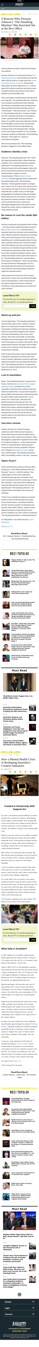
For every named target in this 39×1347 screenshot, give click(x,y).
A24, (4, 536)
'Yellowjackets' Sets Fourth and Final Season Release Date (21, 592)
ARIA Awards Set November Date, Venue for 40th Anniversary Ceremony (22, 657)
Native (20, 1077)
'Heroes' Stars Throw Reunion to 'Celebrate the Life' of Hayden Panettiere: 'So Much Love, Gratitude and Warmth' (15, 1258)
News (17, 14)
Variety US (9, 526)
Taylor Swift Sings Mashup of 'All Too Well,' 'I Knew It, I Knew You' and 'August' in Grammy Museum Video (22, 1143)
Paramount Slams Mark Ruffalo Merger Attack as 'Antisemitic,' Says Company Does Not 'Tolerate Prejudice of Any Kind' (23, 647)
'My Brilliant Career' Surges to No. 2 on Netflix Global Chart (18, 697)
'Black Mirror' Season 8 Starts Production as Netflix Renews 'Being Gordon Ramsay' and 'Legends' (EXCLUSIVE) (21, 1196)
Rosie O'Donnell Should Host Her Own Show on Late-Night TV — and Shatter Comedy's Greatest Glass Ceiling (22, 1154)
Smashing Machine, (28, 536)
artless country (23, 1044)
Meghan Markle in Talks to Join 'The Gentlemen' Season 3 (23, 560)
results (25, 960)
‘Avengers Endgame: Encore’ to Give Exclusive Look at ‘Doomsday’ (15, 1248)
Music (5, 724)
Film (11, 14)
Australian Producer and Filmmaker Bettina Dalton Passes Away (13, 719)
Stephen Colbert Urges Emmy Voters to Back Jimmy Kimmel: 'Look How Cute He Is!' (18, 1236)
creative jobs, (21, 1075)
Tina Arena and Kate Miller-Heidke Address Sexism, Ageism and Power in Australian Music (15, 743)
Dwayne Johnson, (13, 536)
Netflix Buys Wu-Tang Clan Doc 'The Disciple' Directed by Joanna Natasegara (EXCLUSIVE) (23, 582)
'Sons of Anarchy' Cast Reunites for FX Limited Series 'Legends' (22, 1173)
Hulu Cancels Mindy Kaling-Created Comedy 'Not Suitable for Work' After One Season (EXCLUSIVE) (23, 604)
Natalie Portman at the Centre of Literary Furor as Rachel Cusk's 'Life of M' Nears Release (23, 1121)
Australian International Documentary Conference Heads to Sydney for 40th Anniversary (15, 709)
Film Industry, (31, 1075)
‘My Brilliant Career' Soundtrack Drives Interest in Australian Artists (23, 1131)
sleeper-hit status (21, 450)
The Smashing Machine (19, 539)
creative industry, (9, 1075)
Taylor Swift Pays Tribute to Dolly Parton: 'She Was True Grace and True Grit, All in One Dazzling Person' (15, 1270)
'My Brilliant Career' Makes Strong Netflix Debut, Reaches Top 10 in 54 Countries (23, 1163)
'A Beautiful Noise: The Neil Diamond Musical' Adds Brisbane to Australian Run (23, 1100)
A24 (28, 86)
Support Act (17, 1061)
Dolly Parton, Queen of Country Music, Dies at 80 (21, 1184)
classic (22, 176)
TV (4, 693)
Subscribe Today (19, 1331)
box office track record (12, 230)
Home (3, 14)
